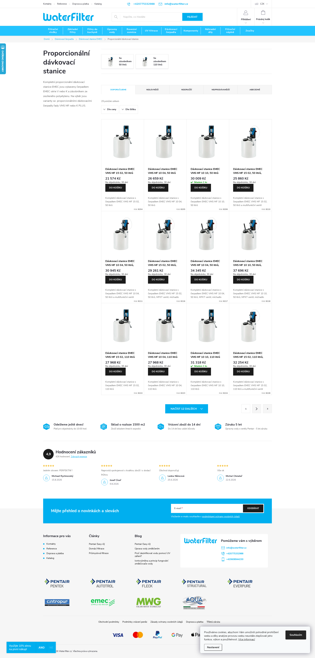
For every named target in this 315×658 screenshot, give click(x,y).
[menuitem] (53, 31)
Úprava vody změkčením (147, 548)
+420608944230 (234, 559)
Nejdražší (186, 89)
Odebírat (253, 508)
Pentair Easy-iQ (97, 544)
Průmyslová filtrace (98, 553)
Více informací (246, 639)
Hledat (192, 17)
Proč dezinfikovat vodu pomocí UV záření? (152, 555)
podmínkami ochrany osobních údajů (221, 516)
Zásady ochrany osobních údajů (166, 621)
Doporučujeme (118, 89)
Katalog (98, 3)
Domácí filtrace (96, 548)
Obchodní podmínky (108, 621)
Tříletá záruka (213, 621)
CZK (262, 3)
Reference (62, 3)
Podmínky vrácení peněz (134, 621)
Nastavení (213, 647)
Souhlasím (296, 635)
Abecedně (255, 89)
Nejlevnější (152, 89)
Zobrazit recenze (79, 456)
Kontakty (47, 3)
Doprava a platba (80, 3)
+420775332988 (234, 553)
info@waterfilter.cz (236, 547)
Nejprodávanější (221, 89)
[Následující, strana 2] (256, 408)
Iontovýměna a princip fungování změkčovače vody (151, 562)
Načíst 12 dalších (184, 409)
